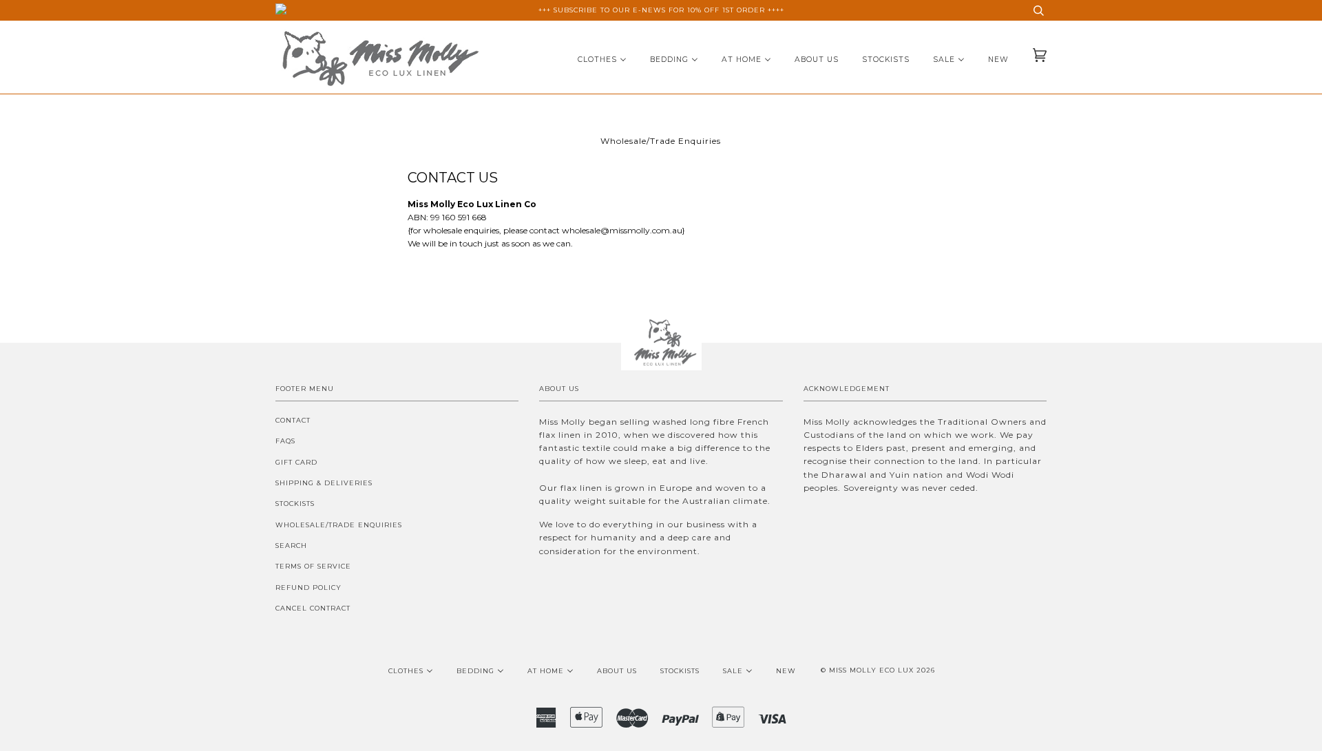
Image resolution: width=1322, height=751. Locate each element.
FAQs (285, 441)
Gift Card (296, 462)
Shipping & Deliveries (324, 483)
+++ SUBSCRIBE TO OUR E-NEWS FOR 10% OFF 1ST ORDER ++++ (661, 10)
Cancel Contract (312, 608)
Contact (293, 420)
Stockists (295, 503)
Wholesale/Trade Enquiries (338, 525)
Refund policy (308, 587)
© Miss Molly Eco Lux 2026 (878, 670)
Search (291, 545)
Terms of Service (313, 566)
